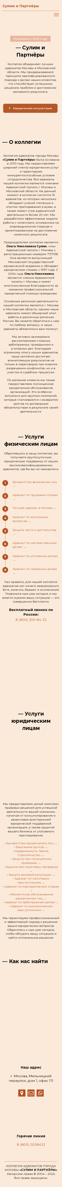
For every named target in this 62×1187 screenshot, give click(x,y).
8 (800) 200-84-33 (31, 620)
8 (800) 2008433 (31, 1145)
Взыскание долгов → (32, 847)
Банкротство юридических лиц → (31, 843)
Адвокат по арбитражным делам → (32, 902)
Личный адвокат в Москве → (34, 508)
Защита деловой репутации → (32, 874)
